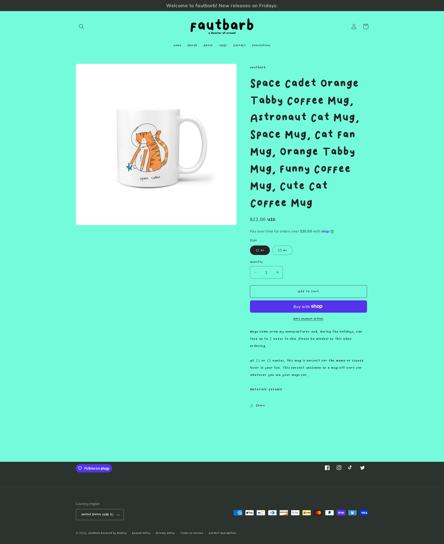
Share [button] (260, 405)
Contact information (222, 533)
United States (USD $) (97, 514)
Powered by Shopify (114, 533)
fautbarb (94, 533)
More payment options (308, 319)
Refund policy (141, 533)
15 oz (282, 250)
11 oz (260, 250)
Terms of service (191, 533)
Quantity (256, 262)
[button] (82, 26)
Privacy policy (165, 533)
